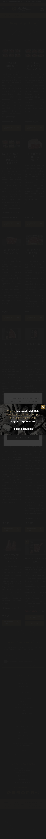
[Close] (43, 406)
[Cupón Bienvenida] (23, 419)
